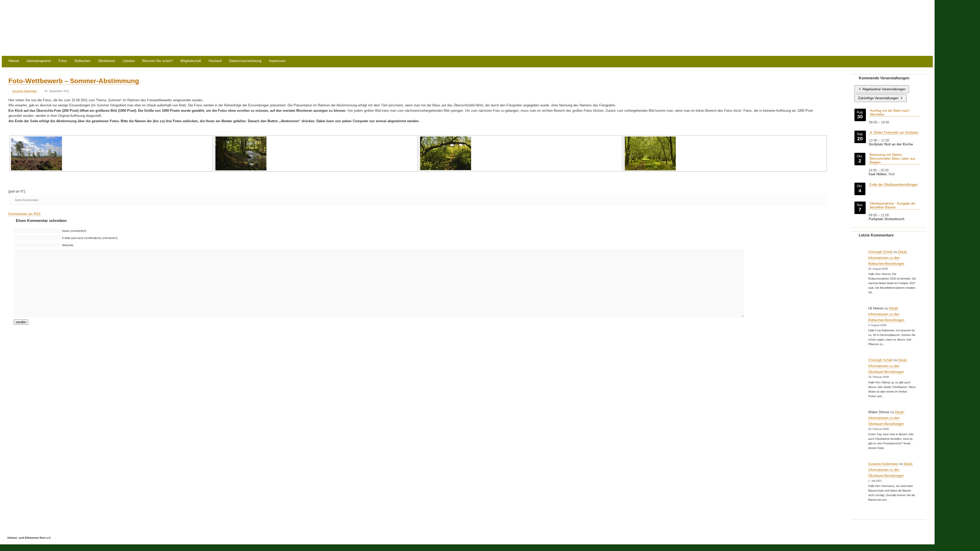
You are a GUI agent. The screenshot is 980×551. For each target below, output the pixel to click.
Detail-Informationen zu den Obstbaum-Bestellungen (888, 366)
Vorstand (215, 61)
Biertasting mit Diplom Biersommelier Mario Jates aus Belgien (892, 158)
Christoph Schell (880, 252)
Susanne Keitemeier (24, 91)
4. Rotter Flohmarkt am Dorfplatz (894, 132)
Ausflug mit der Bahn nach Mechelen (889, 112)
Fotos (63, 61)
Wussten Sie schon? (157, 61)
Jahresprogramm (38, 61)
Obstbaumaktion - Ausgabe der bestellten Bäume (892, 205)
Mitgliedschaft (190, 61)
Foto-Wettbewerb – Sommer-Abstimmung (73, 80)
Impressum (277, 61)
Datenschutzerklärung (245, 61)
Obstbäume (106, 61)
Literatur (129, 61)
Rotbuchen (82, 61)
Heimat (13, 61)
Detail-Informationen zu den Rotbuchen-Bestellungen (888, 258)
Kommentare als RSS (24, 214)
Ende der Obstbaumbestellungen (893, 184)
